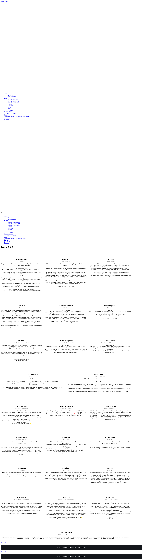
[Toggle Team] (29, 216)
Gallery (6, 115)
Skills (9, 108)
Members (6, 119)
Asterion (10, 104)
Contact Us (7, 118)
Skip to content (5, 1)
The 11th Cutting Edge (14, 102)
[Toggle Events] (29, 220)
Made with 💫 (4, 542)
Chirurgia (10, 110)
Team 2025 (10, 95)
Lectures (10, 107)
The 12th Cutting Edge (14, 101)
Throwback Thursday (10, 113)
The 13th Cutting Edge (14, 99)
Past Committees (12, 96)
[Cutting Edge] (45, 91)
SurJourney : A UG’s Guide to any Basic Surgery (17, 116)
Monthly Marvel (8, 111)
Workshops (10, 105)
